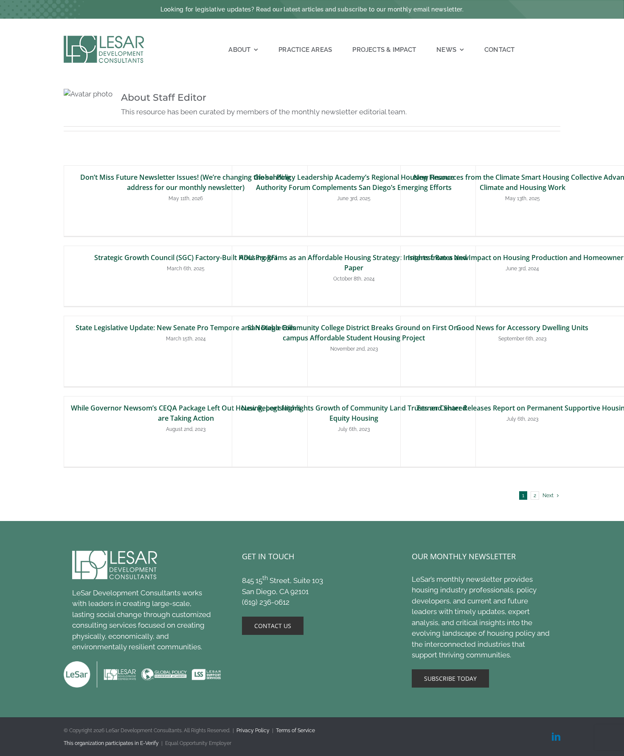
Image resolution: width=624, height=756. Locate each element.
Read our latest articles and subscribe (311, 9)
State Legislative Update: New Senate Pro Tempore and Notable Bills (186, 327)
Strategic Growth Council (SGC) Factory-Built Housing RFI (185, 257)
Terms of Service (295, 730)
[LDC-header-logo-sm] (104, 39)
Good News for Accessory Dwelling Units (522, 327)
